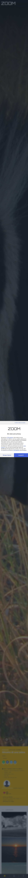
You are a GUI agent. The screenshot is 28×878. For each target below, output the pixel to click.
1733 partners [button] (10, 437)
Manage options (7, 455)
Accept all (21, 455)
